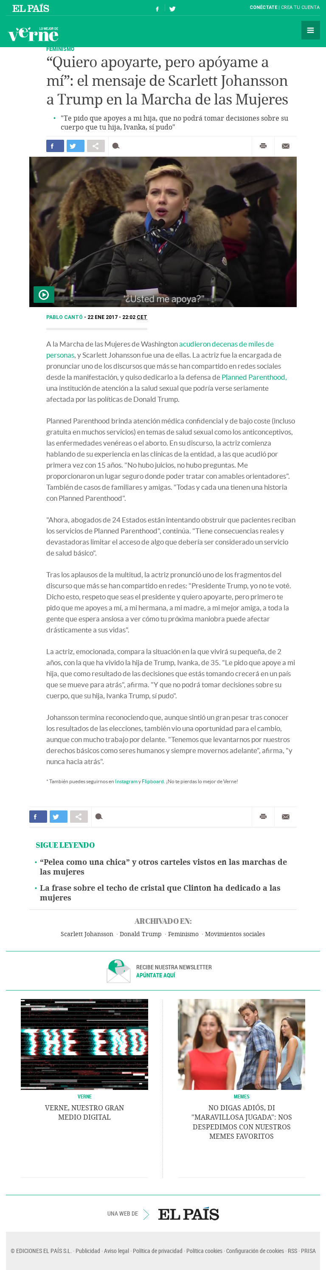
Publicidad (88, 1251)
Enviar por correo (286, 146)
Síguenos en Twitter (172, 7)
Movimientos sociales (235, 934)
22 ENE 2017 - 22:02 (117, 317)
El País (32, 7)
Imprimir (263, 146)
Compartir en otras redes (96, 146)
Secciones (310, 30)
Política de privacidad (158, 1251)
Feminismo (60, 49)
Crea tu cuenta (300, 7)
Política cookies (204, 1251)
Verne (33, 34)
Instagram (126, 781)
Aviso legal (116, 1251)
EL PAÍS (188, 1213)
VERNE (85, 1096)
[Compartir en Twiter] (75, 146)
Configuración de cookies (255, 1251)
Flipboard (153, 781)
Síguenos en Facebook (157, 7)
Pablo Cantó (65, 317)
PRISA (308, 1251)
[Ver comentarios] (118, 146)
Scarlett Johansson (87, 934)
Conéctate (263, 7)
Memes (242, 1096)
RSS (292, 1251)
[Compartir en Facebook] (55, 146)
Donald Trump (141, 934)
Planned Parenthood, (254, 377)
